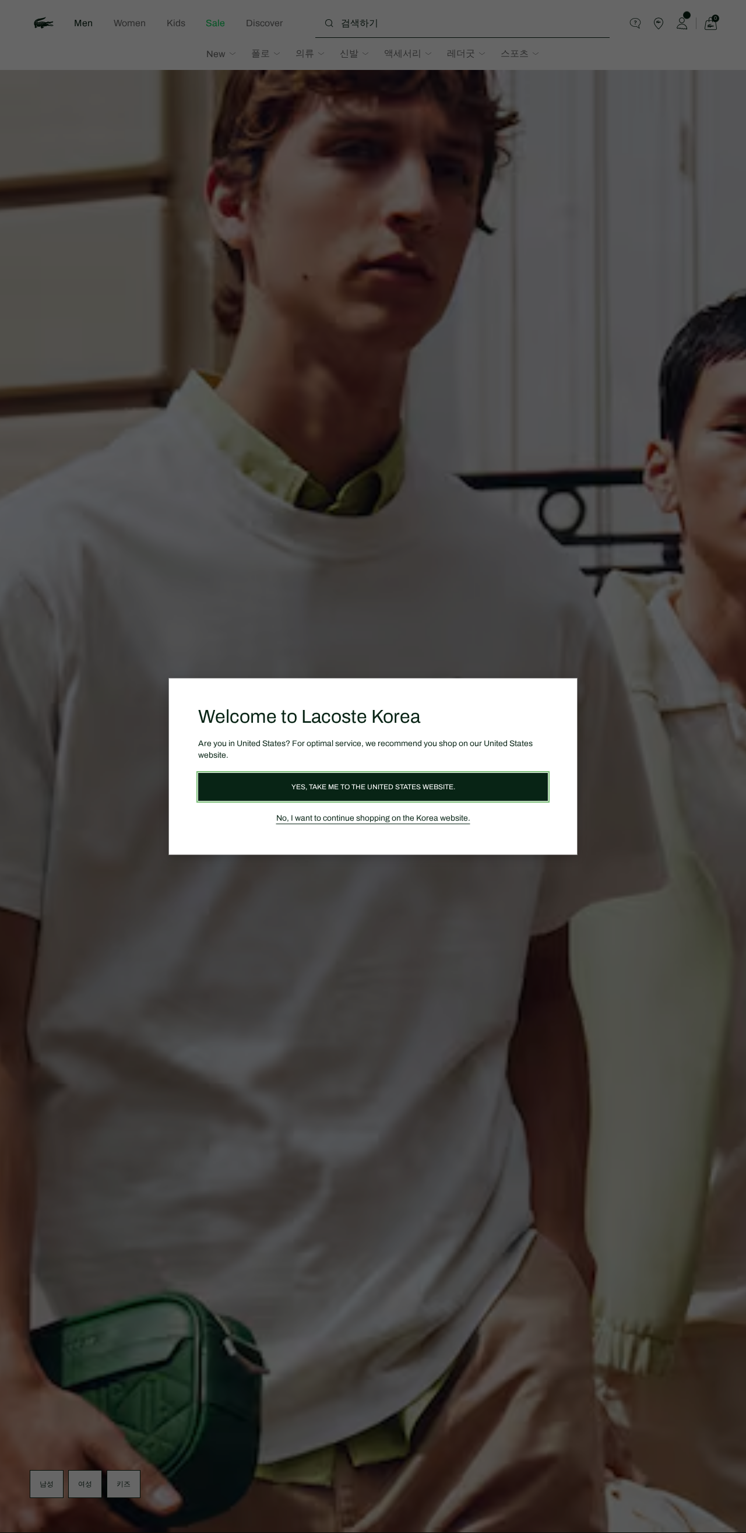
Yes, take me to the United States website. (373, 787)
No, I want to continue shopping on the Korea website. (373, 818)
